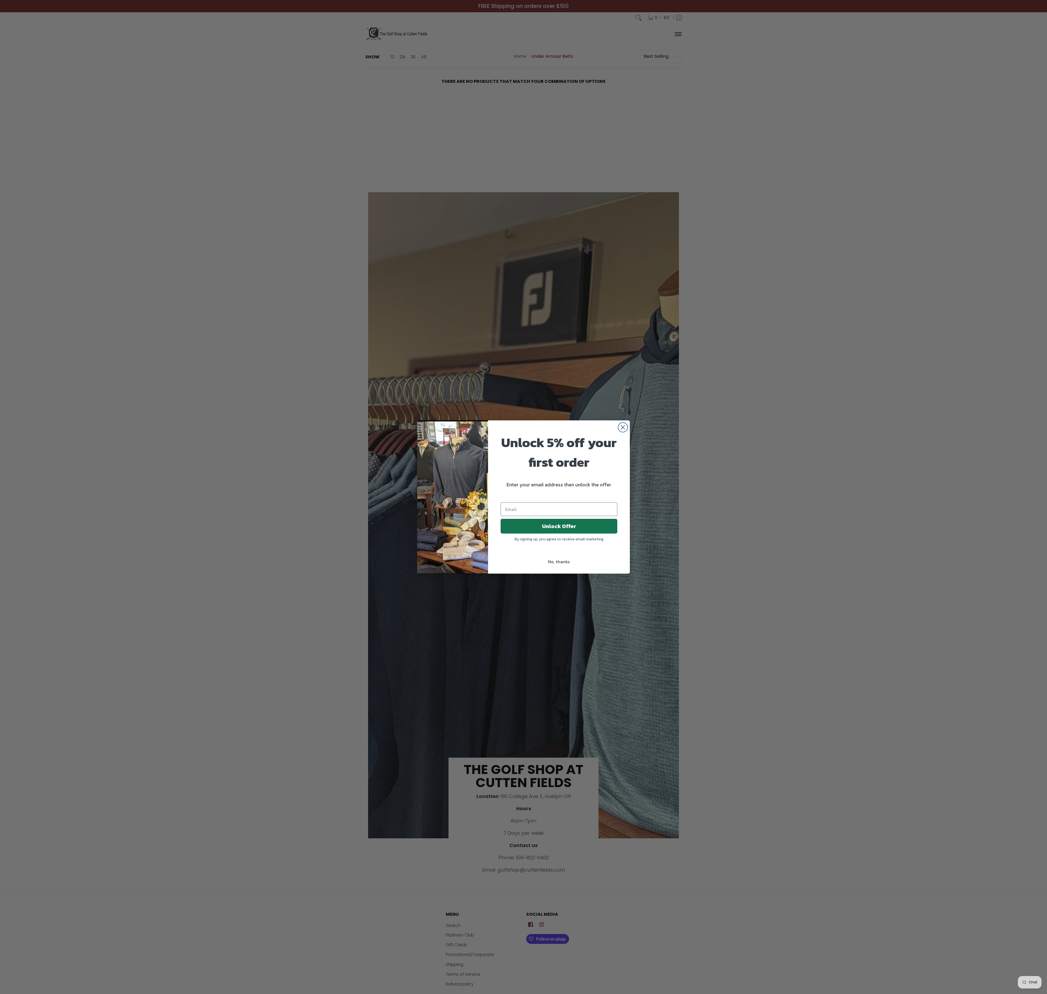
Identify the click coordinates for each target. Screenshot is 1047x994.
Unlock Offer (559, 526)
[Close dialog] (623, 427)
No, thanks (559, 561)
